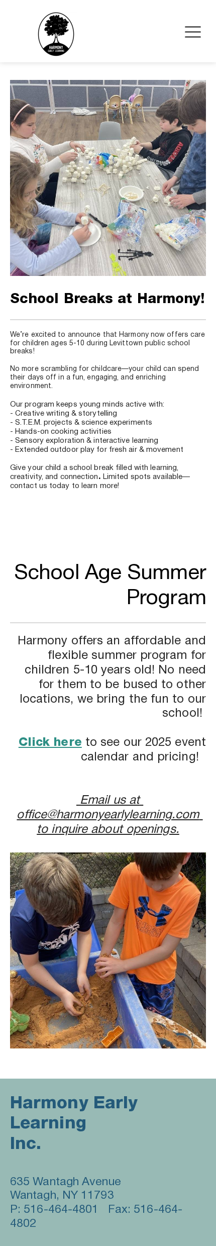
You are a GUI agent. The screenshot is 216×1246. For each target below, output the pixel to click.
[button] (193, 32)
